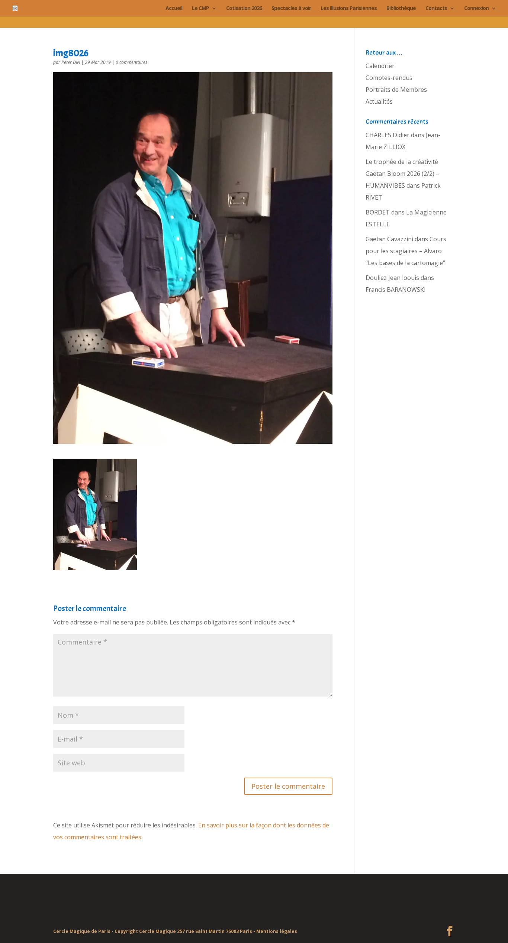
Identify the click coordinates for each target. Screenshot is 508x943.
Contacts (436, 9)
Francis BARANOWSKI (396, 289)
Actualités (379, 101)
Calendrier (380, 66)
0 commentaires (131, 62)
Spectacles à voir (291, 9)
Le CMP (200, 9)
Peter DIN (70, 62)
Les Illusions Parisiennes (349, 9)
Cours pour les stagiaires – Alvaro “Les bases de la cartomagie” (406, 251)
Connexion (476, 9)
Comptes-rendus (389, 78)
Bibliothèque (401, 9)
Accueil (173, 9)
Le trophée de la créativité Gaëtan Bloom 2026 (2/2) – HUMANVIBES (402, 174)
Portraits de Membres (396, 89)
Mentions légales (276, 931)
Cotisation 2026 (244, 9)
